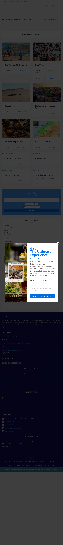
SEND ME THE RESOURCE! (42, 296)
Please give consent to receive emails (41, 290)
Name (32, 280)
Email (45, 280)
